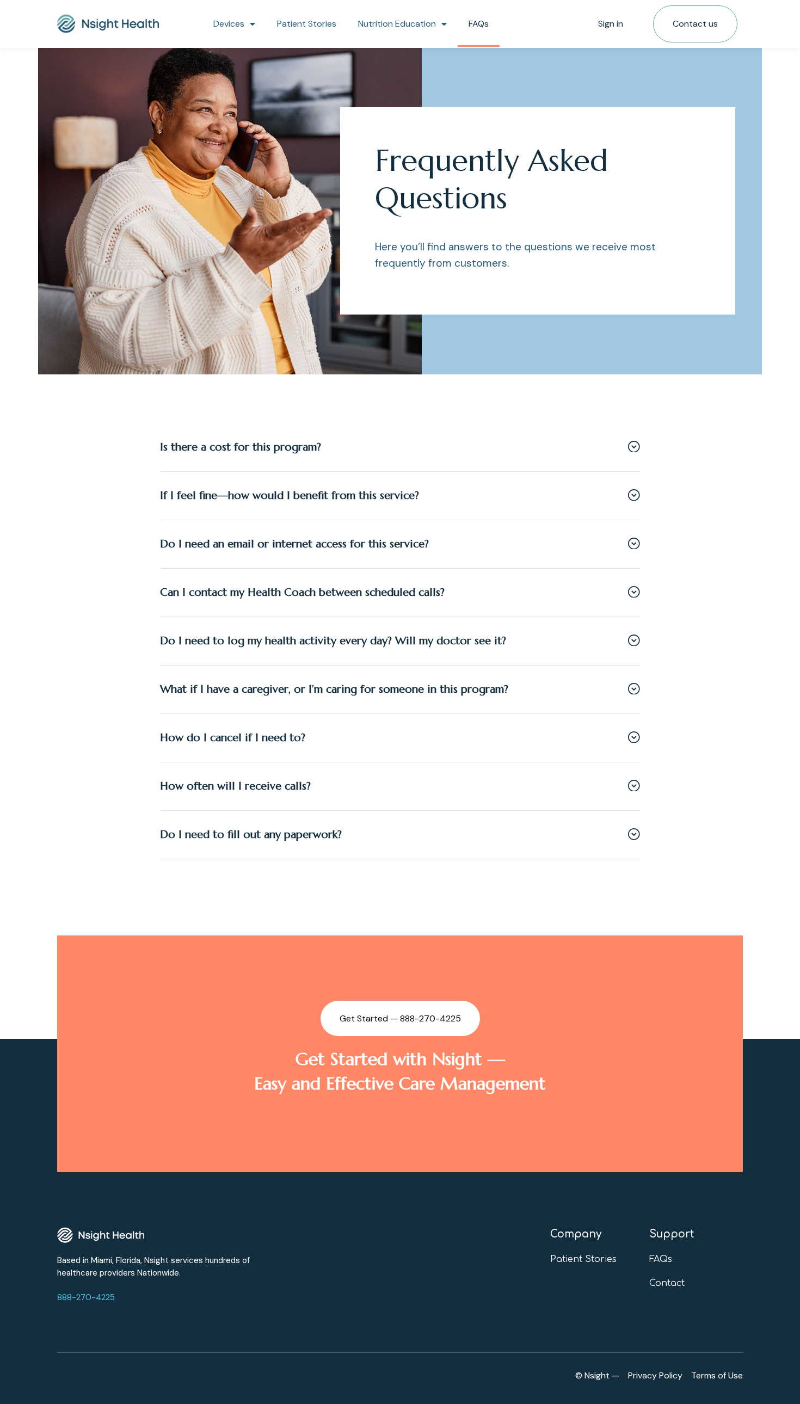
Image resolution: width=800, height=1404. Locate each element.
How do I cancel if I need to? (232, 737)
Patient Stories (306, 23)
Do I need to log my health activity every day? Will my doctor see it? (333, 641)
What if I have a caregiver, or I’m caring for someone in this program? (334, 689)
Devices (228, 23)
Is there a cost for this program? (240, 447)
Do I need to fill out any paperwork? (251, 834)
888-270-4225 (86, 1297)
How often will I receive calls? (235, 786)
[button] (400, 447)
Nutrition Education (397, 23)
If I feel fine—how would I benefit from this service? (289, 495)
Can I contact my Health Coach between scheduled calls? (302, 592)
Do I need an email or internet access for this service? (294, 544)
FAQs (479, 23)
